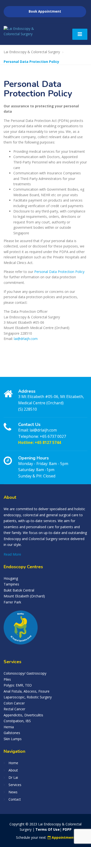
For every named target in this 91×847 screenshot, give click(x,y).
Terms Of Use (47, 829)
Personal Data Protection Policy (59, 271)
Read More (12, 554)
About (13, 770)
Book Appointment (45, 11)
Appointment (63, 837)
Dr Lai (13, 777)
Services (14, 784)
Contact (14, 799)
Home (13, 763)
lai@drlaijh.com (26, 338)
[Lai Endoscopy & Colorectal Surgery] (25, 31)
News (12, 792)
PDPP (67, 829)
